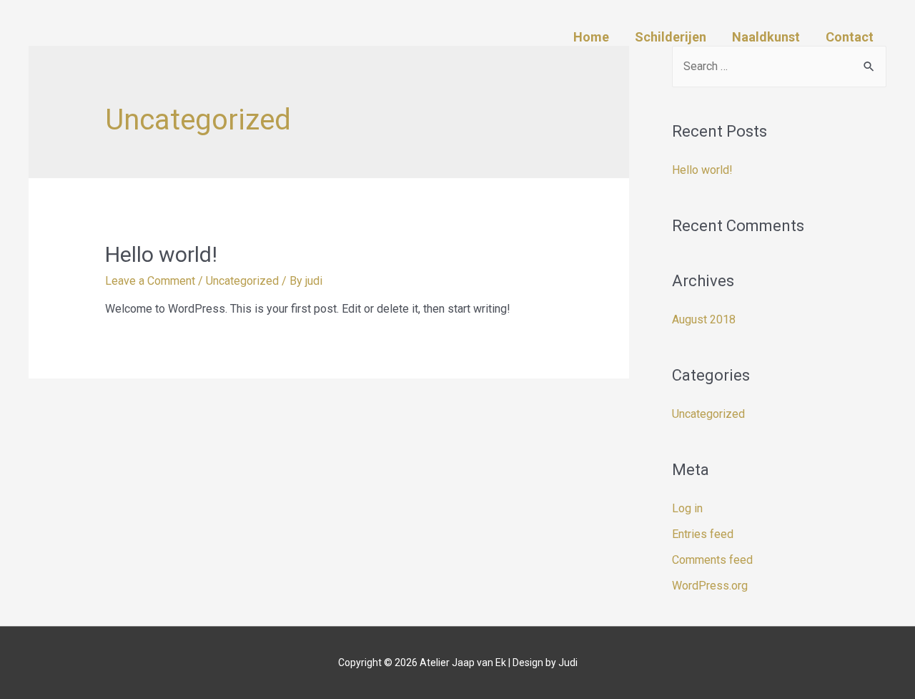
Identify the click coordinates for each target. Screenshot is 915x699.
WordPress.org (710, 585)
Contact (850, 36)
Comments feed (712, 560)
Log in (687, 508)
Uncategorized (242, 281)
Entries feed (702, 534)
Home (591, 36)
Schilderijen (670, 36)
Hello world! (161, 254)
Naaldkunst (766, 36)
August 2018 (704, 319)
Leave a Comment (150, 281)
